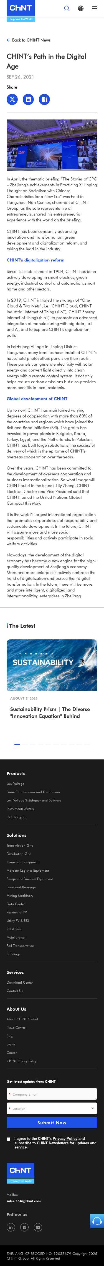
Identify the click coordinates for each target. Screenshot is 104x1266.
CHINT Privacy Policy (21, 1061)
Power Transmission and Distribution (33, 792)
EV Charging (16, 817)
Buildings (13, 954)
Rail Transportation (20, 945)
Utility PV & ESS (18, 920)
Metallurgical (16, 937)
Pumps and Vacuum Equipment (30, 878)
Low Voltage (15, 783)
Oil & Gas (14, 929)
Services (15, 972)
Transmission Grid (20, 845)
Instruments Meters (20, 808)
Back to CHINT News (31, 40)
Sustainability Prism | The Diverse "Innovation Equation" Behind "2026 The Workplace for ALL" (50, 713)
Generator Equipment (22, 862)
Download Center (20, 982)
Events (11, 1044)
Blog (10, 1035)
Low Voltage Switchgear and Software (34, 800)
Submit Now (52, 1123)
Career (12, 1052)
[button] (17, 744)
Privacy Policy (65, 1139)
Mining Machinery (20, 895)
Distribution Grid (19, 853)
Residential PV (17, 912)
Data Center (16, 903)
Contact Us (15, 990)
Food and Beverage (21, 887)
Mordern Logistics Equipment (28, 870)
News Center (16, 1027)
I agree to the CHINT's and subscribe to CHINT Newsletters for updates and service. (55, 1143)
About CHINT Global (22, 1019)
